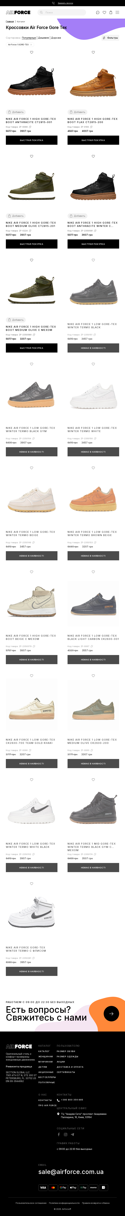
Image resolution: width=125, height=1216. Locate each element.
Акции (61, 1062)
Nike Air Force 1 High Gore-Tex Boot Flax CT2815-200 (93, 120)
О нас (42, 1094)
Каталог (44, 1051)
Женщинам (45, 1057)
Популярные (29, 37)
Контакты (45, 1100)
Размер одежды (67, 1057)
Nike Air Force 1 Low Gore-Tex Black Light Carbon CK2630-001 (93, 637)
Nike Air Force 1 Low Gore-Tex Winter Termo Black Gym (30, 429)
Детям (42, 1067)
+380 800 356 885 (72, 1100)
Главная (10, 22)
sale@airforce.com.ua (71, 1172)
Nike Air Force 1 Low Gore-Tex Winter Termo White (92, 429)
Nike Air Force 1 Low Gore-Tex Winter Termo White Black (30, 845)
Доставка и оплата (70, 1067)
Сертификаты (66, 1072)
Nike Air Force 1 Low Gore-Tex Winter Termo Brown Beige (92, 533)
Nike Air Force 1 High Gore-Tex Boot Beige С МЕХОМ (31, 637)
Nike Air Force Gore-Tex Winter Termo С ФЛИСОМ (26, 949)
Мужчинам (45, 1062)
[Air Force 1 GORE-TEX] (31, 45)
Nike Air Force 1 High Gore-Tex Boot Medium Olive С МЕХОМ (31, 328)
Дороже (56, 37)
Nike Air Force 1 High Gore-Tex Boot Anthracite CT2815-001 (31, 120)
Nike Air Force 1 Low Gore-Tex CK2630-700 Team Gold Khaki (30, 741)
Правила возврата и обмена (96, 1203)
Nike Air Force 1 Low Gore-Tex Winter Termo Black (92, 326)
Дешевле (43, 37)
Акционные (46, 1072)
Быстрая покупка (31, 140)
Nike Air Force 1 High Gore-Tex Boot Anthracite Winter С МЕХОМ (93, 224)
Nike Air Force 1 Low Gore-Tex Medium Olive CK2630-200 (92, 741)
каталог (44, 1046)
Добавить (18, 112)
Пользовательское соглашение (31, 1203)
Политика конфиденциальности (64, 1203)
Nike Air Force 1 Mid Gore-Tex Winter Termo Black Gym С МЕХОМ (92, 846)
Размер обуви (66, 1051)
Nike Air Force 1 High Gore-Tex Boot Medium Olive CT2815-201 (31, 224)
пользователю (68, 1046)
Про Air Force (47, 1106)
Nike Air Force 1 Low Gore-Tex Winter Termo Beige (30, 533)
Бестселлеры (47, 1077)
